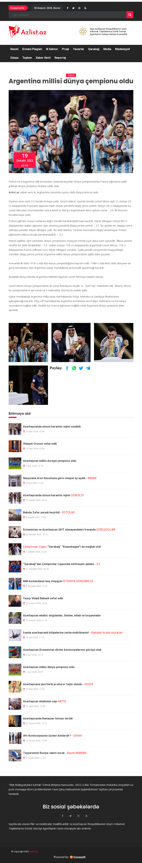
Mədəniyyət (122, 49)
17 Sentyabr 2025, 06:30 (37, 569)
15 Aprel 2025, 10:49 (35, 706)
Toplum (27, 57)
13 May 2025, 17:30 (35, 689)
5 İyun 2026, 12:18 (34, 466)
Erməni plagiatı (32, 49)
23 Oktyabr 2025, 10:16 (37, 534)
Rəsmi (14, 49)
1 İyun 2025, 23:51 (34, 672)
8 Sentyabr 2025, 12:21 (36, 586)
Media (107, 49)
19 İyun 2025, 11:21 (35, 637)
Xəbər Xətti (43, 57)
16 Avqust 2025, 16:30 (36, 603)
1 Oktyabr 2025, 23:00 (36, 552)
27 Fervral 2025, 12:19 (36, 723)
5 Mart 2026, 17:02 (35, 483)
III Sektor (52, 49)
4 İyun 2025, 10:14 (34, 655)
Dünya (14, 57)
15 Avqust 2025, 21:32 (36, 620)
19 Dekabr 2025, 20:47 (36, 500)
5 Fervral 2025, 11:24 (36, 758)
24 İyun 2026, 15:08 (35, 431)
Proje (65, 49)
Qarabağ (93, 49)
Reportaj (60, 57)
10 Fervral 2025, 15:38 (36, 741)
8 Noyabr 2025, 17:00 (36, 517)
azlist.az (33, 851)
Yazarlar (78, 49)
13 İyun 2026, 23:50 (35, 448)
